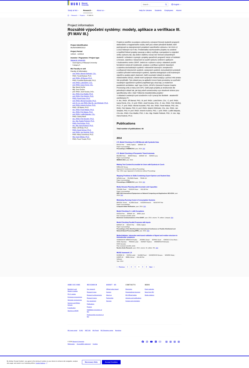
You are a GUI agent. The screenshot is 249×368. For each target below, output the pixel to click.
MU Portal (95, 330)
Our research (91, 289)
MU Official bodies (131, 295)
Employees (168, 10)
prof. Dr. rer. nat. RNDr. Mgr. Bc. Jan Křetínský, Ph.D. (90, 103)
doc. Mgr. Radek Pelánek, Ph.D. (83, 121)
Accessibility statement (84, 344)
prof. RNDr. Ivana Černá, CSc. (82, 85)
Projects (89, 307)
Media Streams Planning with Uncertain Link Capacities (137, 187)
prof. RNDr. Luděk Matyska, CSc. (83, 114)
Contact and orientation (132, 301)
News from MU (149, 292)
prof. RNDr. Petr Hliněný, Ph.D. (83, 96)
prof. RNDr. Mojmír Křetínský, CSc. (84, 73)
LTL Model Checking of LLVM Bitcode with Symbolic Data (138, 142)
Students (158, 10)
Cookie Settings (40, 363)
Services (108, 301)
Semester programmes (75, 300)
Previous (122, 267)
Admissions (74, 285)
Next (150, 267)
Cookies (95, 344)
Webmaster (71, 344)
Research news (91, 292)
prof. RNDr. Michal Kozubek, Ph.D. (84, 101)
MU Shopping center (107, 330)
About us (111, 285)
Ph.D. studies (72, 294)
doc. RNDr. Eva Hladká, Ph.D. (82, 94)
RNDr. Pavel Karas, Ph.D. (81, 98)
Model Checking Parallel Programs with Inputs (134, 222)
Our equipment (91, 301)
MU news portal (72, 330)
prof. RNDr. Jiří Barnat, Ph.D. (82, 78)
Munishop (118, 330)
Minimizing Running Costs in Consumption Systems (136, 200)
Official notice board (112, 289)
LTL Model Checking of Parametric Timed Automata (135, 153)
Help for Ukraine (145, 10)
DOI (144, 148)
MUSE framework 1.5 (124, 252)
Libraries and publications (133, 298)
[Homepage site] (78, 3)
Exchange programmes (75, 297)
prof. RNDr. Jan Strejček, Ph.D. (83, 132)
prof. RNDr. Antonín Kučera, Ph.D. (84, 105)
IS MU (81, 330)
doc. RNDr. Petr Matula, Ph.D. (82, 112)
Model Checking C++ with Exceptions (130, 211)
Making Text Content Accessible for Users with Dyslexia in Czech (140, 164)
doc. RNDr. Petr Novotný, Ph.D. (83, 119)
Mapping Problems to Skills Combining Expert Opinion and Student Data (143, 176)
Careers (108, 292)
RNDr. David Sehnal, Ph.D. (81, 130)
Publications (90, 304)
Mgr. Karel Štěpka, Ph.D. (80, 137)
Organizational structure (132, 292)
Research (92, 285)
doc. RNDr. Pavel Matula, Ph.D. (83, 110)
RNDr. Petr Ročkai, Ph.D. (81, 123)
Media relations (149, 295)
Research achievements (94, 295)
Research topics (92, 298)
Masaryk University (78, 60)
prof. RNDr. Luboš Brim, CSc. (82, 83)
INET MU (88, 330)
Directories (128, 289)
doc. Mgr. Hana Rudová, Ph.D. (82, 125)
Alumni (178, 10)
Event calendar (149, 289)
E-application (72, 308)
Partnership (109, 298)
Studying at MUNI (73, 311)
